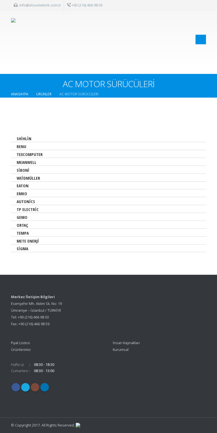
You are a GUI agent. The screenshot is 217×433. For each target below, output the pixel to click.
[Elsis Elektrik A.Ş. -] (34, 39)
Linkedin (44, 387)
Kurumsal (121, 349)
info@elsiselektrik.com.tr (40, 5)
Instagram (35, 387)
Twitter (25, 387)
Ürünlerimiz (21, 349)
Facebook (16, 387)
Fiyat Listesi (20, 342)
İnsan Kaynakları (126, 342)
